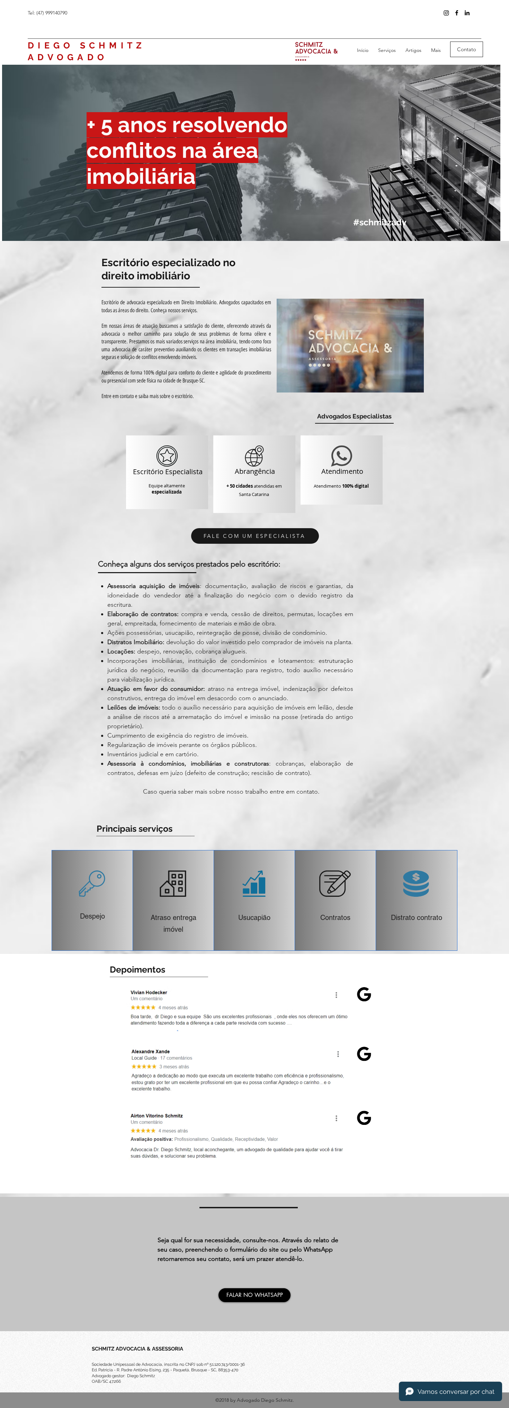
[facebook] (456, 12)
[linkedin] (467, 12)
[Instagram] (446, 12)
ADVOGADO (68, 57)
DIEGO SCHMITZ (86, 45)
